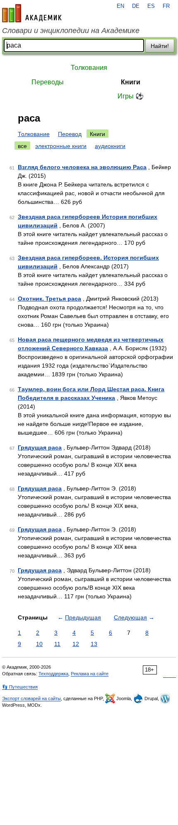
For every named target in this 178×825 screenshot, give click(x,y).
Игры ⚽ (131, 96)
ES (151, 6)
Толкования (89, 67)
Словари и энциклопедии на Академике (71, 30)
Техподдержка (53, 673)
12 (75, 644)
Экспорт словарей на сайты (31, 698)
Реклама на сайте (89, 673)
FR (166, 6)
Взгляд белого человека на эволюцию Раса (82, 167)
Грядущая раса (40, 447)
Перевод (70, 134)
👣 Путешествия (20, 686)
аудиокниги (110, 146)
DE (136, 6)
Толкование (34, 134)
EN (120, 6)
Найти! (160, 46)
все (22, 146)
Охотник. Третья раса (49, 298)
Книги (130, 82)
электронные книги (61, 146)
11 (57, 644)
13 (94, 644)
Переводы (47, 82)
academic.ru (32, 13)
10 (39, 644)
